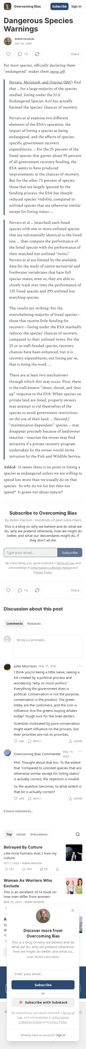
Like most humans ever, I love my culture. (30, 855)
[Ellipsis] (80, 665)
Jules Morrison (25, 666)
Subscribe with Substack (46, 1002)
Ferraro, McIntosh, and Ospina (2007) (41, 82)
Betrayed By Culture (23, 847)
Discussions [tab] (38, 834)
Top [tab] (9, 834)
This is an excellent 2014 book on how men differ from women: (30, 894)
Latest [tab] (21, 834)
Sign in (76, 6)
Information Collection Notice (51, 568)
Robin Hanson (24, 39)
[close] (72, 910)
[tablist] (23, 623)
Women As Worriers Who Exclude (28, 883)
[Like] (8, 54)
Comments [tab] (14, 624)
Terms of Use (65, 563)
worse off (57, 72)
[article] (43, 858)
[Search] (77, 834)
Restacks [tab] (34, 624)
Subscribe (59, 6)
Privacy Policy (57, 1022)
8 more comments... (18, 811)
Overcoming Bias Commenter (37, 754)
